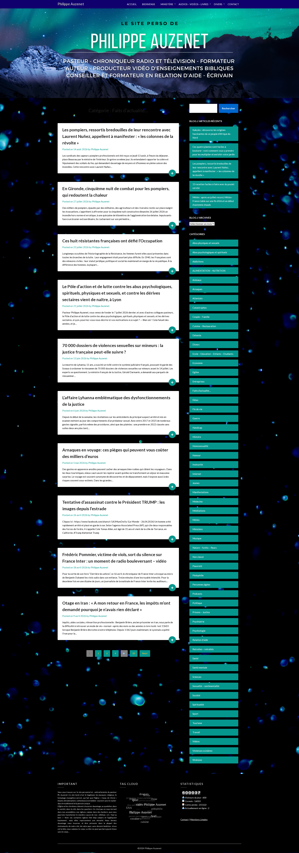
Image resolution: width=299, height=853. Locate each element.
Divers (195, 344)
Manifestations (200, 492)
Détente (196, 335)
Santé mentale (199, 667)
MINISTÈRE (167, 4)
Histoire (196, 436)
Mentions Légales (199, 819)
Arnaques (197, 289)
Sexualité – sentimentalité (205, 686)
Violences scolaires (202, 750)
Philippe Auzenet (71, 4)
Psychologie (198, 630)
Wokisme (197, 759)
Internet (196, 473)
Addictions (198, 261)
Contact (184, 819)
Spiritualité (198, 704)
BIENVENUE (148, 4)
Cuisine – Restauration (204, 326)
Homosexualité (200, 446)
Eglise (195, 372)
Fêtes (195, 400)
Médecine (197, 501)
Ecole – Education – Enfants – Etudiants (212, 353)
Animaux (196, 280)
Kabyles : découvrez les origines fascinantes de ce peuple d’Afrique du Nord (211, 134)
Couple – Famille (200, 316)
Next (144, 653)
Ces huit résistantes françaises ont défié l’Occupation (112, 240)
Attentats (197, 298)
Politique (197, 603)
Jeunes (195, 483)
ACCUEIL (132, 4)
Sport (195, 713)
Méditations (198, 510)
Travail (196, 732)
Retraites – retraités (203, 649)
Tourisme (197, 723)
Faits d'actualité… (201, 390)
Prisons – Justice (201, 612)
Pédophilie (198, 575)
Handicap (197, 427)
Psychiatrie (198, 621)
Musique (196, 538)
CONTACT (233, 4)
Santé (195, 658)
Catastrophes (199, 307)
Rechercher (228, 108)
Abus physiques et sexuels (205, 243)
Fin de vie (197, 409)
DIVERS (218, 4)
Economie (197, 363)
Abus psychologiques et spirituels (209, 252)
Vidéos (196, 741)
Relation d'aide (200, 639)
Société (196, 695)
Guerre (196, 418)
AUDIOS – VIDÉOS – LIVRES (193, 4)
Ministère (197, 529)
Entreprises (198, 381)
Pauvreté (197, 566)
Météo (195, 519)
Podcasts (197, 593)
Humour (196, 455)
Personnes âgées (201, 584)
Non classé (198, 556)
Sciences (196, 676)
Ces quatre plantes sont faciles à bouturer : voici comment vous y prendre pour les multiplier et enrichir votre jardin (213, 150)
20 (133, 653)
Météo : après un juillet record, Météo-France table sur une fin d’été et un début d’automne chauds (213, 201)
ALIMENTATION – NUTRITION (208, 270)
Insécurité (197, 464)
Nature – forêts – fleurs (204, 547)
